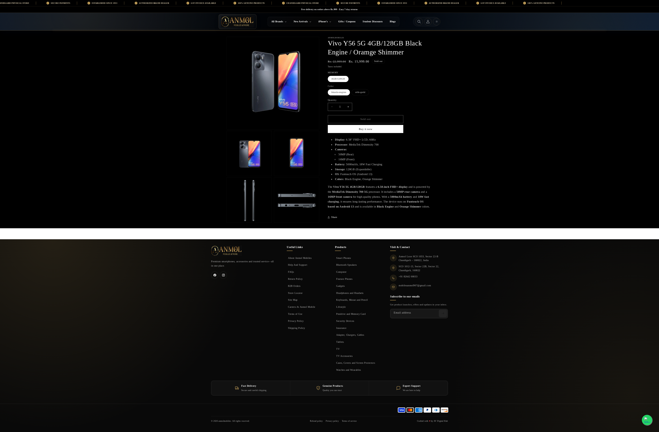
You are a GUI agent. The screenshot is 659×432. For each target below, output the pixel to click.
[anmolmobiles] (226, 250)
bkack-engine (340, 93)
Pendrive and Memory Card (351, 314)
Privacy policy (332, 421)
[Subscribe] (443, 313)
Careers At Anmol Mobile (301, 307)
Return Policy (295, 279)
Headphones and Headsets (349, 293)
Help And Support (297, 264)
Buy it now (365, 129)
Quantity (332, 100)
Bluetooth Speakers (346, 264)
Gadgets (340, 286)
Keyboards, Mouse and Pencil (352, 299)
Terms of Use (295, 314)
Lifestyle (341, 307)
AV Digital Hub (441, 421)
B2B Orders (294, 286)
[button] (279, 21)
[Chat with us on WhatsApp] (647, 420)
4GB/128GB (340, 79)
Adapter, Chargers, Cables (350, 334)
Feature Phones (344, 279)
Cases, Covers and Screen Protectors (355, 362)
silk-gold (362, 93)
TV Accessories (344, 356)
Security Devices (345, 321)
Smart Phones (343, 258)
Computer (341, 271)
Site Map (293, 299)
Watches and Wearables (348, 369)
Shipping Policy (296, 328)
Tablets (340, 342)
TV (338, 349)
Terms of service (349, 421)
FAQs (291, 271)
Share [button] (334, 217)
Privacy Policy (296, 321)
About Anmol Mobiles (299, 258)
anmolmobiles (224, 421)
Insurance (341, 328)
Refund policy (316, 421)
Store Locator (295, 293)
